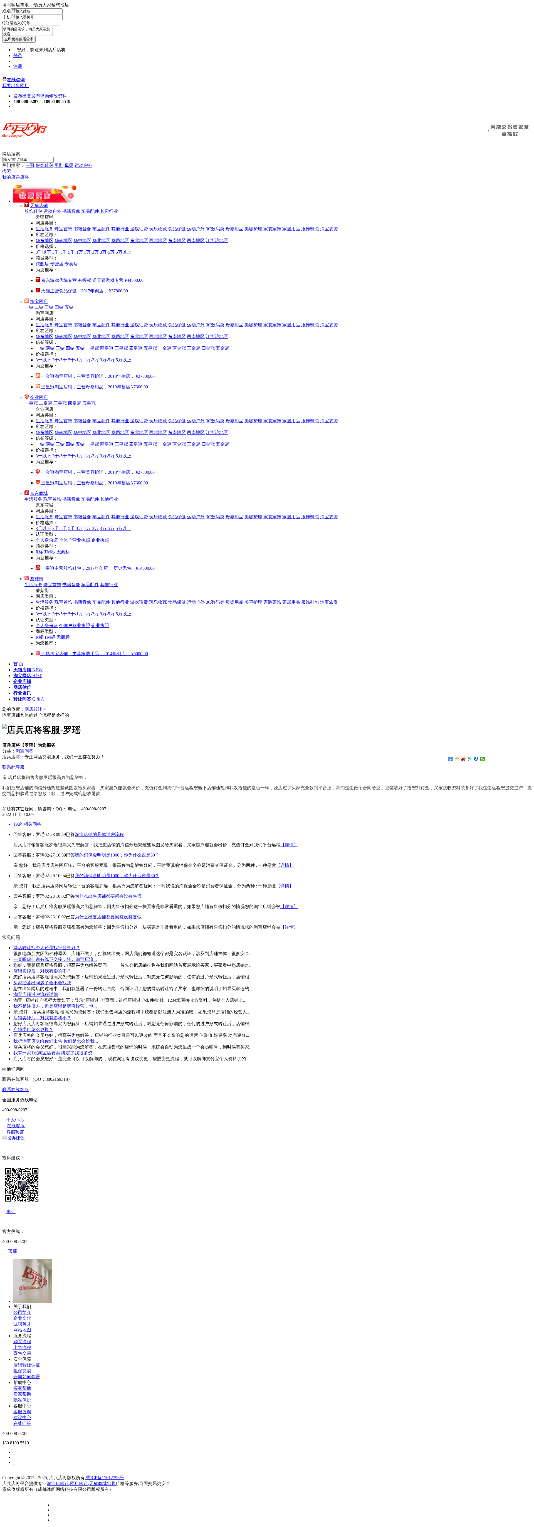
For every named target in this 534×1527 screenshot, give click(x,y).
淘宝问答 (24, 751)
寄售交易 (22, 1353)
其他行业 (120, 228)
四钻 (59, 307)
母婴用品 (234, 228)
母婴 (69, 165)
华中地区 (82, 240)
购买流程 (22, 1341)
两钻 (50, 348)
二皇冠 (45, 403)
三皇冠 (121, 348)
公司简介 (22, 1312)
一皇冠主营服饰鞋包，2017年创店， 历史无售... (97, 568)
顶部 (12, 1251)
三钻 (48, 307)
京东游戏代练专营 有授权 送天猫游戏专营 (92, 280)
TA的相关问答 (27, 824)
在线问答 (22, 1423)
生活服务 (44, 228)
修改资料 (58, 95)
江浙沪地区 (217, 240)
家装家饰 (272, 228)
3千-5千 (59, 252)
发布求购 (40, 95)
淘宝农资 (329, 228)
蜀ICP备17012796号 (104, 1477)
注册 (17, 66)
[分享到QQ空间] (457, 759)
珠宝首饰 (63, 228)
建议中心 (22, 1417)
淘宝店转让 (58, 1483)
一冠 (30, 165)
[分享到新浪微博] (463, 759)
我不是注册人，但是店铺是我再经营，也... (55, 1006)
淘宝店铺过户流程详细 (35, 994)
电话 (11, 1211)
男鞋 (59, 165)
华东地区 (44, 240)
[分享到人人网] (476, 759)
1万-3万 (91, 252)
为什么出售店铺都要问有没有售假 (108, 896)
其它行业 (109, 211)
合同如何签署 (26, 1376)
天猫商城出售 (102, 1483)
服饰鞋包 (44, 165)
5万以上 (123, 252)
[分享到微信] (482, 759)
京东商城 (39, 493)
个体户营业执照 (74, 540)
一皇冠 (92, 348)
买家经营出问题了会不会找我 (42, 982)
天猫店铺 (39, 205)
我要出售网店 (15, 85)
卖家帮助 (22, 1394)
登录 (17, 55)
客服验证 (15, 1132)
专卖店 (71, 264)
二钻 (38, 307)
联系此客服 (13, 767)
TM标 (49, 551)
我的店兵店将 (15, 177)
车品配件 (90, 211)
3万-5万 (107, 252)
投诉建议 (16, 1138)
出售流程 (22, 1347)
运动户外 (83, 165)
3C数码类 (215, 228)
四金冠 (208, 348)
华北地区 (101, 240)
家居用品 (291, 228)
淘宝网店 (39, 301)
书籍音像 (71, 211)
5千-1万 (75, 252)
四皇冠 (135, 348)
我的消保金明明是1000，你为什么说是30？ (117, 855)
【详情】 (289, 844)
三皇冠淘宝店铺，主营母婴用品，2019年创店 (94, 386)
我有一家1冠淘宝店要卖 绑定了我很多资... (54, 1052)
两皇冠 (106, 348)
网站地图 (22, 1330)
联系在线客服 (15, 1089)
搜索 (6, 171)
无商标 (63, 551)
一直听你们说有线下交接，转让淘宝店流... (55, 959)
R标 (39, 551)
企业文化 (22, 1318)
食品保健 (177, 228)
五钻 (69, 307)
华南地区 (63, 240)
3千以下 (43, 252)
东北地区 (139, 240)
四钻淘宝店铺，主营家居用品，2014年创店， (94, 653)
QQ (5, 22)
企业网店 (39, 397)
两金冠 (179, 348)
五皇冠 (150, 348)
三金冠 (193, 348)
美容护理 (253, 228)
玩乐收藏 (158, 228)
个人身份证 (47, 540)
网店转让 (33, 709)
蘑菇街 (36, 578)
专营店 (56, 264)
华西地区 (120, 240)
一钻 (28, 307)
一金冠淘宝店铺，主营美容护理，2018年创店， (97, 376)
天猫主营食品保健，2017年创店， (84, 290)
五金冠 (222, 348)
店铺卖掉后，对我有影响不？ (42, 971)
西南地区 (196, 240)
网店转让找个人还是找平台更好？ (46, 947)
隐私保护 (22, 1400)
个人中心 (15, 1120)
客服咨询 (22, 1411)
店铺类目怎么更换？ (33, 1029)
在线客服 (16, 1125)
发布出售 (22, 95)
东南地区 (177, 240)
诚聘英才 (22, 1324)
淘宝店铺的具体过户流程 (99, 834)
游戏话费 (139, 228)
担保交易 (22, 1370)
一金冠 (164, 348)
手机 (6, 16)
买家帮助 (22, 1388)
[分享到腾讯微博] (470, 759)
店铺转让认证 (26, 1365)
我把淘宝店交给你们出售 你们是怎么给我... (55, 1041)
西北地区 (158, 240)
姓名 (6, 10)
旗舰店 (42, 264)
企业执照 (100, 540)
